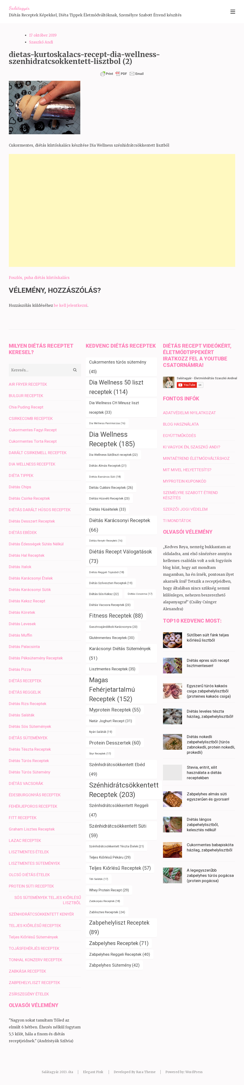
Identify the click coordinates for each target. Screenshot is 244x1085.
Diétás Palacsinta (24, 646)
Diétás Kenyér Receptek (105, 540)
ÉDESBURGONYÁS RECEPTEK (35, 794)
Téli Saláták (98, 879)
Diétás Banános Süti (105, 476)
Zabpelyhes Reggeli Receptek (119, 954)
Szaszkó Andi (41, 42)
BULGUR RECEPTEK (26, 395)
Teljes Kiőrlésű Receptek (120, 868)
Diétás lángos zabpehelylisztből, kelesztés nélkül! (203, 824)
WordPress (194, 1072)
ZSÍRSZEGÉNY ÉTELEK (29, 994)
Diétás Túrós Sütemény (29, 772)
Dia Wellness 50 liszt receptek (116, 387)
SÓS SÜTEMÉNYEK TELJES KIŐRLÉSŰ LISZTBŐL (47, 900)
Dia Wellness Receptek (112, 439)
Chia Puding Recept (26, 407)
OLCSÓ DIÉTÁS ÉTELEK (29, 874)
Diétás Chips (20, 487)
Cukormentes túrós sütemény (117, 367)
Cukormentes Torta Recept (33, 441)
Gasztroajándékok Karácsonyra (113, 627)
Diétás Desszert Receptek (32, 521)
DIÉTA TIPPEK (21, 475)
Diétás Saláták (21, 715)
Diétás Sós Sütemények (30, 726)
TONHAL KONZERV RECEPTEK (35, 959)
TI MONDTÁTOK (177, 520)
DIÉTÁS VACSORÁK (26, 783)
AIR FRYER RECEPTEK (28, 384)
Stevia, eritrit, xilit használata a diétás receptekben (204, 772)
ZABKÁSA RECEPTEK (27, 971)
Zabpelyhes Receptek (118, 943)
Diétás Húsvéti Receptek (109, 498)
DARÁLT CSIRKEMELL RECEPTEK (37, 452)
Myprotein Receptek (115, 710)
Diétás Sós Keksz (104, 594)
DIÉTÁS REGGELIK (25, 692)
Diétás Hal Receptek (26, 555)
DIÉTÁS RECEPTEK (25, 680)
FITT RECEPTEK (22, 817)
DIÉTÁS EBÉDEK (23, 532)
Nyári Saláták (100, 732)
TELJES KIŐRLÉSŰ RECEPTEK (35, 925)
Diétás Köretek (22, 612)
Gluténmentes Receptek (111, 638)
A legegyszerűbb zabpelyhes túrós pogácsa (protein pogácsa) (210, 875)
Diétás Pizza (20, 669)
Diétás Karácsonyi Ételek (31, 578)
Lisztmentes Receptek (112, 669)
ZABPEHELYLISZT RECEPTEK (34, 982)
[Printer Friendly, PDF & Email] (122, 73)
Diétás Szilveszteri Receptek (110, 583)
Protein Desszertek (115, 743)
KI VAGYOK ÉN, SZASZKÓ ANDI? (191, 447)
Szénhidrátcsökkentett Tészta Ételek (116, 846)
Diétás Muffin (20, 635)
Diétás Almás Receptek (108, 465)
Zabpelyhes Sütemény (114, 965)
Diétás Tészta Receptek (30, 749)
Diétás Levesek (22, 623)
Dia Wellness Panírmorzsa (107, 423)
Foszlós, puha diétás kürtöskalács (39, 277)
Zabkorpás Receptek (104, 901)
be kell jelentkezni (70, 305)
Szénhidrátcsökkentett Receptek (124, 790)
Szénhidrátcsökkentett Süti (117, 830)
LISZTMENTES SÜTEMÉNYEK (34, 863)
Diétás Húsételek (107, 509)
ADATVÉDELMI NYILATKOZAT (189, 412)
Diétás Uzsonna (140, 593)
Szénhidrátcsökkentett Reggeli (118, 810)
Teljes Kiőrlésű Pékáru (110, 857)
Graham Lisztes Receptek (32, 829)
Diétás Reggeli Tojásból (106, 572)
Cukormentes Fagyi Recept (33, 429)
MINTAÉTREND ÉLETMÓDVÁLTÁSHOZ (196, 458)
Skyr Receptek (100, 753)
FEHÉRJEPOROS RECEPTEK (33, 806)
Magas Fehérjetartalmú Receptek (112, 689)
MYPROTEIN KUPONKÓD (184, 481)
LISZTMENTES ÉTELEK (29, 852)
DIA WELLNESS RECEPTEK (32, 464)
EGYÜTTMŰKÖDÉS (179, 435)
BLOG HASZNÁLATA (181, 424)
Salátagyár (19, 8)
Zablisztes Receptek (107, 912)
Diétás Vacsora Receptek (110, 605)
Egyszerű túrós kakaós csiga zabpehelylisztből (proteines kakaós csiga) (209, 691)
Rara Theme (146, 1072)
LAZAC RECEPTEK (25, 840)
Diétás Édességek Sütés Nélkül (36, 544)
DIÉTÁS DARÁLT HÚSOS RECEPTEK (40, 509)
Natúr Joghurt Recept (110, 721)
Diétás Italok (20, 566)
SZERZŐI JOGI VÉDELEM (185, 509)
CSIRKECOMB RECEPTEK (31, 418)
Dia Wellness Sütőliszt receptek (113, 454)
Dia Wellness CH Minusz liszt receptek (114, 408)
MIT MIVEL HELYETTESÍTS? (187, 469)
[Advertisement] (122, 210)
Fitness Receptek (116, 616)
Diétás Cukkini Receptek (111, 488)
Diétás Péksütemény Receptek (36, 658)
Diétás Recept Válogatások (120, 556)
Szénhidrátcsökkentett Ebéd (117, 769)
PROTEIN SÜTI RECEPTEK (31, 886)
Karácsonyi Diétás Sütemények (120, 653)
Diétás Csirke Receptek (29, 498)
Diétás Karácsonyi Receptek (119, 525)
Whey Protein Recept (109, 890)
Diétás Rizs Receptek (27, 703)
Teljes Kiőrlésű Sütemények (33, 937)
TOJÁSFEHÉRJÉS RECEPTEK (34, 948)
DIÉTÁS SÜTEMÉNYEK (28, 737)
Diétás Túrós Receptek (29, 760)
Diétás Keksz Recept (27, 601)
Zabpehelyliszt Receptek (119, 928)
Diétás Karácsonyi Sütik (30, 589)
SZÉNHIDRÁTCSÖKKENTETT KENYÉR (41, 914)
